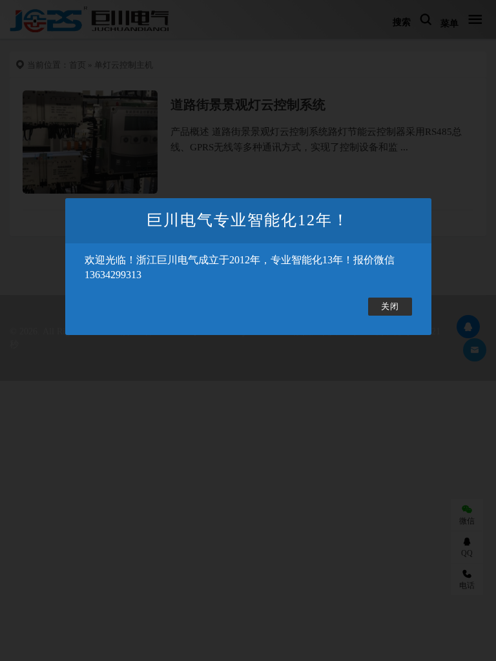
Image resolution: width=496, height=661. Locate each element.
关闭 (390, 306)
